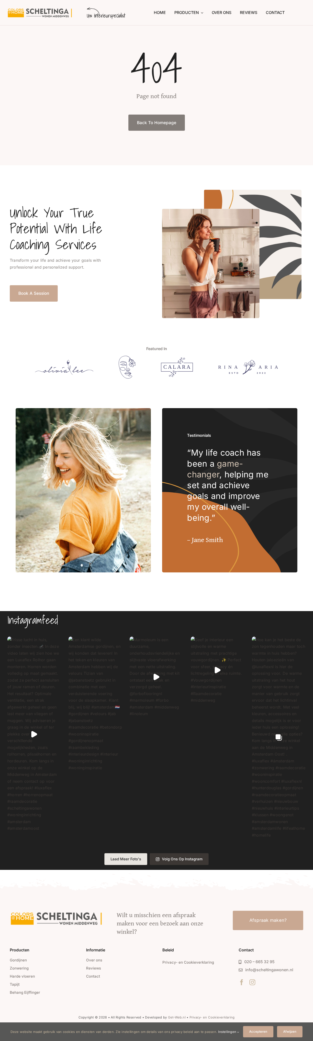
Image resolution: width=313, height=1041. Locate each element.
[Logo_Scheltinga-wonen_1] (40, 9)
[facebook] (242, 982)
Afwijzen (289, 1031)
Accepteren (258, 1031)
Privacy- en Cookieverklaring (212, 1017)
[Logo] (64, 361)
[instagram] (252, 982)
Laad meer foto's (126, 859)
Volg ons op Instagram (182, 859)
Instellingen (227, 1032)
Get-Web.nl (177, 1017)
